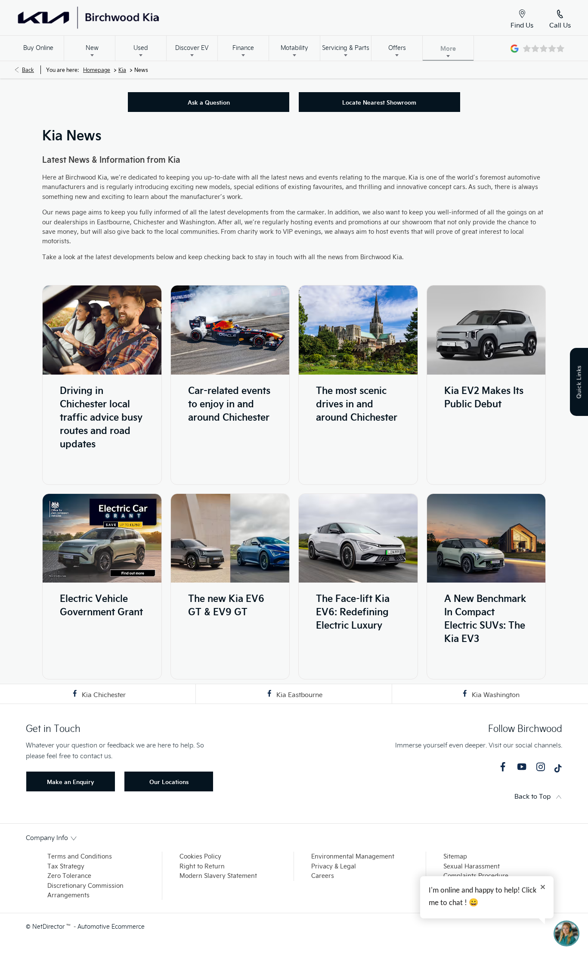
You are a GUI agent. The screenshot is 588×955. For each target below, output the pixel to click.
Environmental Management (352, 856)
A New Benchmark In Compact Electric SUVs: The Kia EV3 (485, 618)
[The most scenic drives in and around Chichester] (358, 330)
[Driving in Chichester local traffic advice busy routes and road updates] (102, 330)
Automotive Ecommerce (111, 926)
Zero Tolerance (69, 875)
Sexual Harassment (471, 866)
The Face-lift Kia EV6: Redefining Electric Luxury (353, 611)
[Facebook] (502, 766)
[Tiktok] (558, 770)
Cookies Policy (200, 856)
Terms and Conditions (79, 856)
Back (28, 69)
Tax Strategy (65, 866)
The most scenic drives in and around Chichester (356, 403)
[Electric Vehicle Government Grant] (102, 538)
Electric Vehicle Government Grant (101, 604)
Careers (322, 875)
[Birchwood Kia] (121, 17)
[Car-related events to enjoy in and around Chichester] (230, 330)
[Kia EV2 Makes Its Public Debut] (486, 330)
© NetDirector (46, 926)
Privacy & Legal (333, 866)
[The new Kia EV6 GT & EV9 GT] (230, 538)
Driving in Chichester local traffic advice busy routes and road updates (101, 417)
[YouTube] (521, 766)
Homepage (96, 69)
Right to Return (202, 866)
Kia (122, 69)
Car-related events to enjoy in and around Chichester (229, 403)
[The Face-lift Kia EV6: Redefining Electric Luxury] (358, 538)
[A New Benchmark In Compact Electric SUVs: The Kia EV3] (486, 538)
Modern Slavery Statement (218, 875)
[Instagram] (540, 766)
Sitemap (455, 856)
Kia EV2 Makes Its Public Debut (483, 396)
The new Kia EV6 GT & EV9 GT (226, 604)
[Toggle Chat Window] (566, 933)
